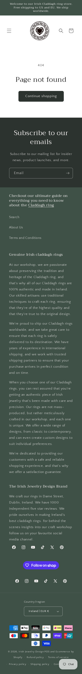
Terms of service (58, 657)
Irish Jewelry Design (31, 651)
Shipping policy (40, 664)
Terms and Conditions (25, 238)
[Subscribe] (68, 173)
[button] (9, 31)
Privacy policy (17, 664)
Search (14, 217)
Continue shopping (41, 96)
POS (46, 651)
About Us (16, 227)
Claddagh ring (41, 205)
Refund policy (35, 657)
